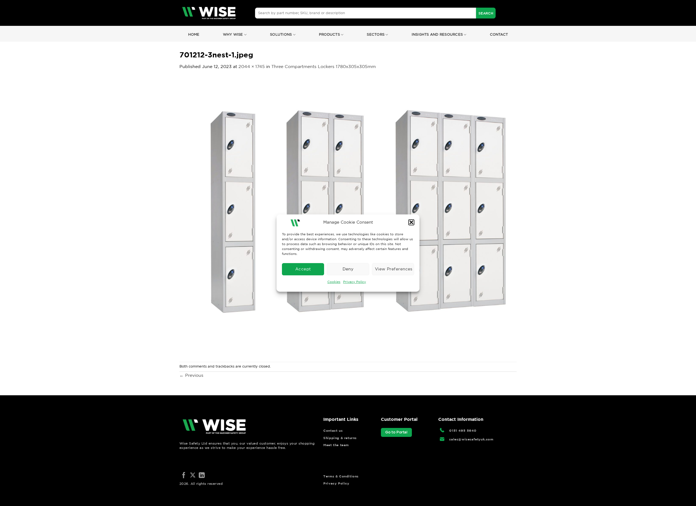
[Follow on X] (193, 475)
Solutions (281, 34)
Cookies (333, 281)
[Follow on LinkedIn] (202, 475)
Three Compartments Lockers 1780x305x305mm (323, 66)
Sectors (375, 34)
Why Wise (233, 34)
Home (194, 34)
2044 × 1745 (251, 66)
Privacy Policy (354, 281)
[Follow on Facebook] (184, 475)
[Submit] (486, 13)
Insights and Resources (437, 34)
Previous (191, 375)
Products (329, 34)
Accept (303, 269)
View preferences (393, 269)
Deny (348, 269)
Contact (499, 34)
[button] (411, 222)
